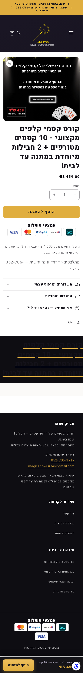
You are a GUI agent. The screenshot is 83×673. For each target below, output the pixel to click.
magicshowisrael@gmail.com (51, 466)
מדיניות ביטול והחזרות (59, 562)
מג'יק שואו (30, 648)
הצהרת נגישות (64, 533)
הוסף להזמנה (18, 665)
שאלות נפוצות (64, 523)
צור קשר (68, 513)
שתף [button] (71, 322)
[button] (71, 33)
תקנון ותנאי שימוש (61, 581)
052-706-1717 (62, 460)
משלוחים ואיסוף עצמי (59, 571)
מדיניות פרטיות (63, 591)
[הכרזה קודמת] (71, 7)
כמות (76, 186)
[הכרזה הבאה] (11, 7)
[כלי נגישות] (76, 666)
